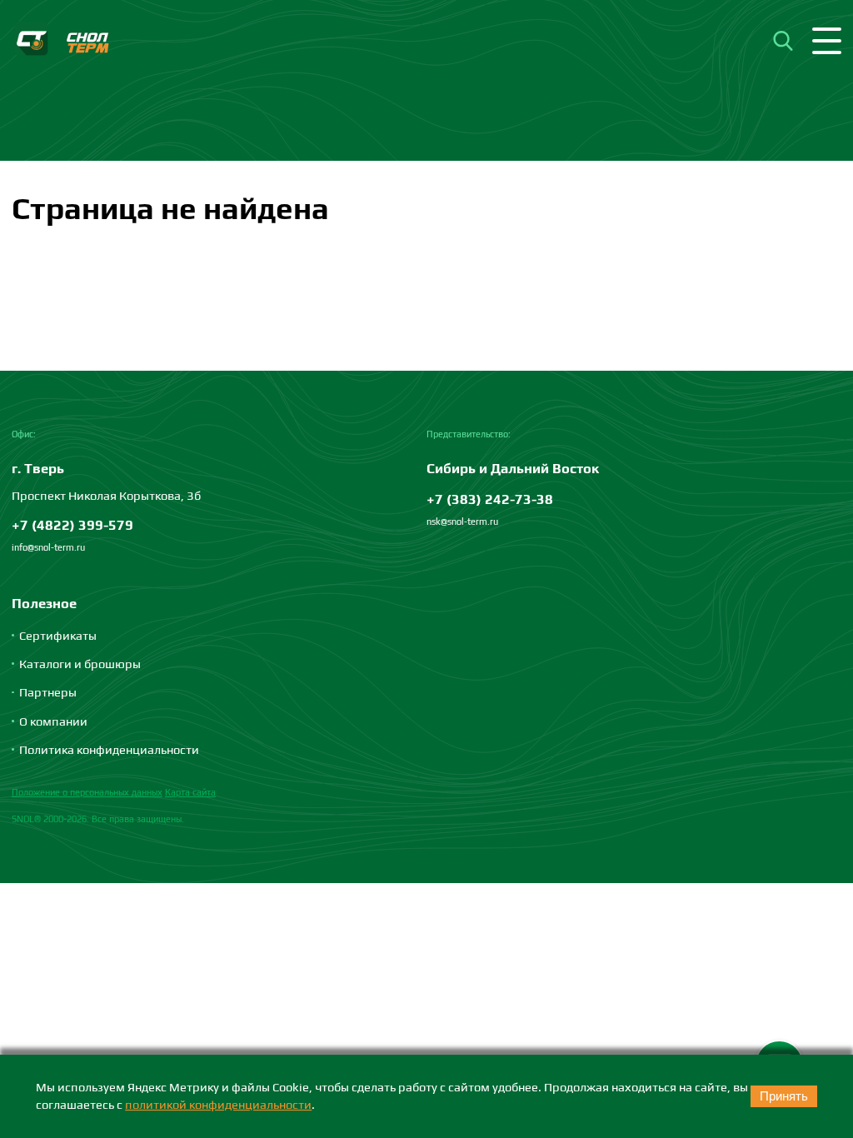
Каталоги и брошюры (80, 663)
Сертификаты (58, 635)
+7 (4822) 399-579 (72, 525)
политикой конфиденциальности (218, 1104)
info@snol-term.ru (48, 547)
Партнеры (48, 692)
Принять (784, 1096)
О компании (53, 721)
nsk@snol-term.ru (462, 522)
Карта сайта (190, 792)
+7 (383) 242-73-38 (489, 499)
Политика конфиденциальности (109, 749)
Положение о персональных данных (87, 792)
